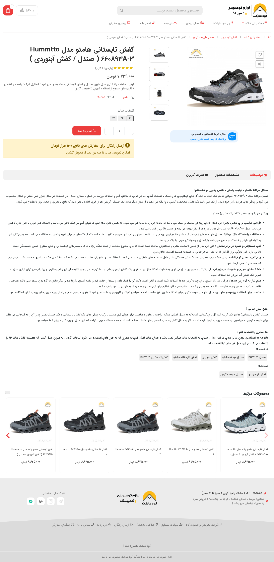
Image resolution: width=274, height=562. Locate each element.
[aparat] (41, 501)
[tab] (195, 175)
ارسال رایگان (193, 23)
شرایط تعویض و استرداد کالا (202, 525)
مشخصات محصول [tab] (226, 174)
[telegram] (60, 501)
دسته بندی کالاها (255, 23)
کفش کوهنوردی (228, 37)
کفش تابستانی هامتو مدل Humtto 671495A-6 (191, 451)
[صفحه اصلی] (269, 37)
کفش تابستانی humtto (154, 357)
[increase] (108, 130)
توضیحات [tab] (256, 174)
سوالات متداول (170, 525)
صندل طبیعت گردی (203, 37)
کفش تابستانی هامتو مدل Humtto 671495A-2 (138, 451)
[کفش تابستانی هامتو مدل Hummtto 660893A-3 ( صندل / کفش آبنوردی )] (137, 498)
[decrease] (130, 130)
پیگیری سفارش (118, 23)
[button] (266, 435)
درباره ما (168, 23)
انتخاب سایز (126, 110)
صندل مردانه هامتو (233, 357)
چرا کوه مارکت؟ (222, 23)
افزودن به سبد (85, 131)
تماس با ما (145, 23)
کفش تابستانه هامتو (185, 357)
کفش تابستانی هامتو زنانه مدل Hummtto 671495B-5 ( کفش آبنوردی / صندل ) (247, 451)
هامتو (126, 97)
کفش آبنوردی (209, 357)
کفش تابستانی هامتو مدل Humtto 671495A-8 (84, 451)
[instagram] (51, 501)
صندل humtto (257, 357)
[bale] (31, 501)
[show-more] (264, 424)
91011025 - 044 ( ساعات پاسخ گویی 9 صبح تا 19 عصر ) (232, 493)
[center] (121, 10)
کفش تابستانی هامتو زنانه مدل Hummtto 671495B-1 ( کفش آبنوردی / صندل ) (32, 451)
